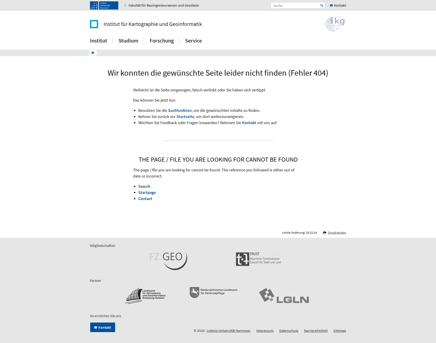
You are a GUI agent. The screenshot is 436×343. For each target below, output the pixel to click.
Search (144, 186)
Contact (145, 198)
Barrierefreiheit (316, 330)
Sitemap (339, 330)
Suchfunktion (180, 110)
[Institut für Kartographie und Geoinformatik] (91, 53)
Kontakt (249, 122)
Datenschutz (288, 330)
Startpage (147, 192)
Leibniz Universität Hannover (229, 330)
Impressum (265, 330)
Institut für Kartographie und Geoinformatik (153, 24)
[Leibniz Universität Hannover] (104, 5)
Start (322, 5)
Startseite (185, 116)
